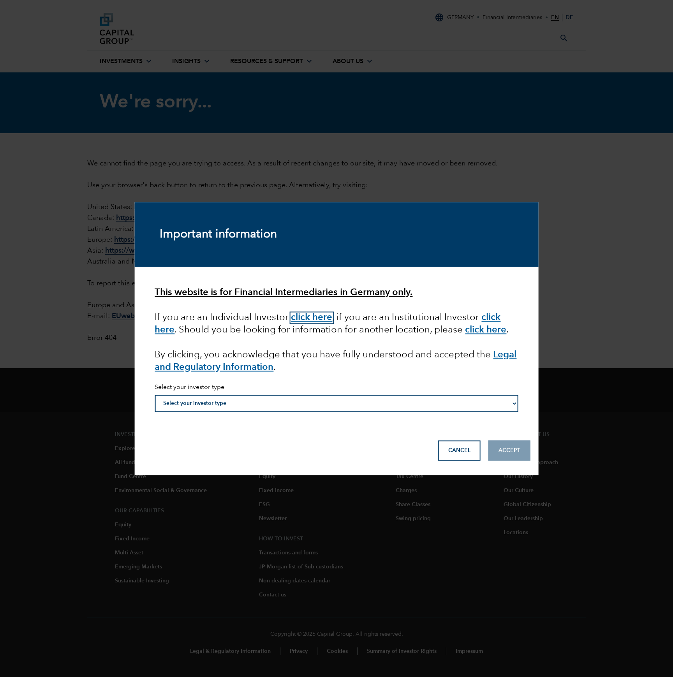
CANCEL (459, 450)
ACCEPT (509, 450)
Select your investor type (189, 388)
